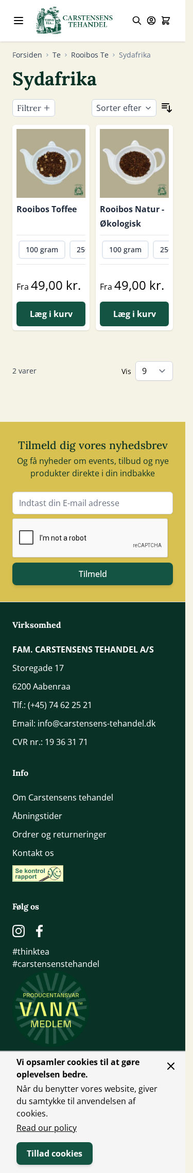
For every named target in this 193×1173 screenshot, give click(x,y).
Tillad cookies (54, 1153)
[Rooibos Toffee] (50, 163)
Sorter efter (119, 108)
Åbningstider (37, 816)
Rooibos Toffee (46, 209)
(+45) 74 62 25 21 (60, 705)
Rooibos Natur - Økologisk (132, 216)
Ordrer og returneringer (59, 834)
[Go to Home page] (74, 20)
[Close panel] (170, 1066)
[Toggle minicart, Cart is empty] (166, 20)
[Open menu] (18, 20)
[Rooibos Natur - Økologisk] (134, 163)
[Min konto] (151, 20)
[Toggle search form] (137, 20)
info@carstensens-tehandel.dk (96, 723)
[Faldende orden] (167, 108)
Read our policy (46, 1127)
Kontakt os (33, 853)
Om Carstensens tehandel (62, 797)
